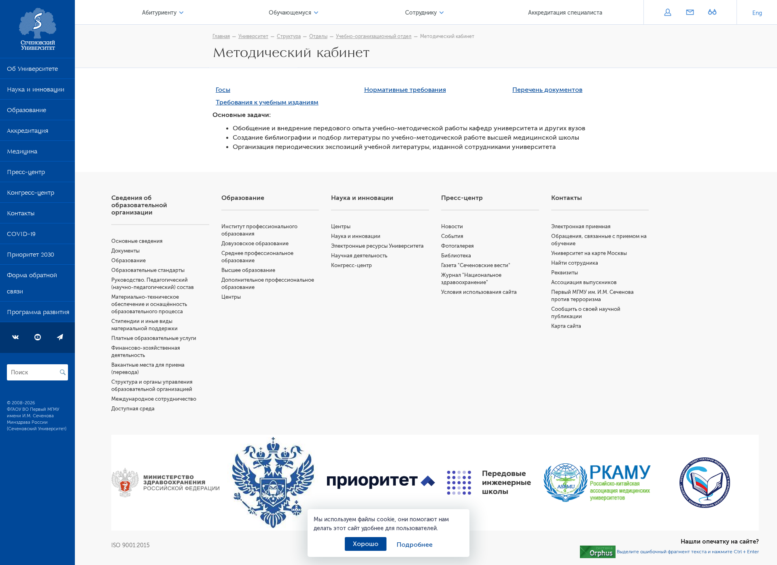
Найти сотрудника (574, 263)
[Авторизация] (667, 13)
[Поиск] (62, 372)
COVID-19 (21, 235)
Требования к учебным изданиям (267, 102)
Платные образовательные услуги (153, 338)
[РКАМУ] (597, 482)
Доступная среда (133, 409)
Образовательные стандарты (148, 270)
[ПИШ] (489, 482)
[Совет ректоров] (705, 482)
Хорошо (365, 544)
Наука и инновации (35, 91)
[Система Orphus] (598, 551)
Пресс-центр (26, 173)
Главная (221, 36)
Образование (26, 111)
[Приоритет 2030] (381, 483)
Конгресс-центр (30, 194)
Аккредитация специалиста (565, 13)
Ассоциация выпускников (584, 282)
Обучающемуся (290, 13)
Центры (231, 297)
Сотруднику (421, 13)
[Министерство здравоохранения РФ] (165, 483)
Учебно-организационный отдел (374, 36)
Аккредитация (27, 132)
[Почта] (689, 13)
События (452, 236)
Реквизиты (564, 273)
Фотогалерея (457, 246)
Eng (757, 13)
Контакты (20, 215)
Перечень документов (547, 89)
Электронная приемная (581, 226)
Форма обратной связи (32, 285)
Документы (125, 251)
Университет (253, 36)
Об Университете (32, 70)
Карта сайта (566, 326)
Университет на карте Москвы (589, 253)
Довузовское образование (255, 243)
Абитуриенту (159, 13)
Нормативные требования (405, 89)
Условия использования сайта (479, 292)
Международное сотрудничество (153, 399)
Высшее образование (248, 270)
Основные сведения (137, 241)
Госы (223, 89)
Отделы (318, 36)
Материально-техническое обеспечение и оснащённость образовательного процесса (149, 304)
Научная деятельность (359, 256)
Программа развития (38, 313)
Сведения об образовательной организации (139, 205)
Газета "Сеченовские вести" (475, 265)
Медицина (22, 153)
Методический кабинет (447, 36)
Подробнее (415, 544)
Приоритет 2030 (30, 256)
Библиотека (456, 256)
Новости (452, 226)
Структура (289, 36)
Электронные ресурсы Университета (377, 246)
